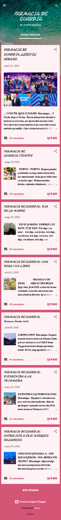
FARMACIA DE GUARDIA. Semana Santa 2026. (22, 319)
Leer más (52, 138)
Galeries (37, 508)
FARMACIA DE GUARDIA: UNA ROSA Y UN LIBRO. (26, 264)
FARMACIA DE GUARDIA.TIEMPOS (18, 153)
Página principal (30, 34)
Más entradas (30, 490)
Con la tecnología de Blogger (32, 501)
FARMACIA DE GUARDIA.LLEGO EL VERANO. (20, 54)
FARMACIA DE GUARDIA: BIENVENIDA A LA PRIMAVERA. (22, 376)
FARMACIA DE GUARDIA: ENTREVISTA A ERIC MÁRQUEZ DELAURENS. (26, 435)
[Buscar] (56, 6)
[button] (55, 49)
